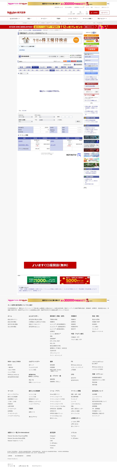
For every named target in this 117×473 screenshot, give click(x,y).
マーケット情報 (27, 30)
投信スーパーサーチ (97, 331)
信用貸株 (53, 338)
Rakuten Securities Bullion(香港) (16, 438)
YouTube (52, 438)
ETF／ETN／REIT (55, 341)
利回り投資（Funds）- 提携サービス (56, 370)
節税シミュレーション (35, 382)
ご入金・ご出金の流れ (90, 171)
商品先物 (94, 382)
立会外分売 (53, 350)
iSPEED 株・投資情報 (56, 408)
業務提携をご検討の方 (98, 413)
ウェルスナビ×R (33, 367)
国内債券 (52, 365)
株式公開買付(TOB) (55, 345)
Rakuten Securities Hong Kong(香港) (18, 436)
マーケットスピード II (56, 396)
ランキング (95, 329)
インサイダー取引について (70, 289)
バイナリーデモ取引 (97, 369)
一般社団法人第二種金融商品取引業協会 (49, 451)
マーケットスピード (55, 401)
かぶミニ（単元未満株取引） (58, 324)
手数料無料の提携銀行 (90, 173)
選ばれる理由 (95, 319)
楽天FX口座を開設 (90, 86)
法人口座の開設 (12, 326)
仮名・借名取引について (25, 290)
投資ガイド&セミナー (34, 324)
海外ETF (73, 329)
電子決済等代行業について (99, 401)
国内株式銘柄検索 (37, 30)
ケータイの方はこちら (56, 415)
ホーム (20, 30)
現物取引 (52, 322)
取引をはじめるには (76, 365)
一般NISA (10, 367)
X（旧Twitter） (54, 443)
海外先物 (94, 384)
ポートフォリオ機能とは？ (91, 100)
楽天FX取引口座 (89, 184)
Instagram (53, 436)
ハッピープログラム (34, 404)
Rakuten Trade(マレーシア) (15, 440)
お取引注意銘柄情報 (90, 120)
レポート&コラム (75, 404)
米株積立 (73, 324)
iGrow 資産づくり (55, 394)
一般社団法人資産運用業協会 (63, 451)
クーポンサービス (12, 413)
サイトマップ (95, 415)
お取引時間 (11, 406)
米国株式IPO (74, 326)
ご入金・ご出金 (12, 401)
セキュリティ (95, 399)
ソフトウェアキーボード (91, 64)
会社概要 (94, 394)
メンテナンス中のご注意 (91, 122)
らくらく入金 (32, 394)
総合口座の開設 (12, 322)
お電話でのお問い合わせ (91, 129)
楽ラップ (31, 365)
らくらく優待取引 (55, 333)
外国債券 (52, 367)
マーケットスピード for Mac (57, 406)
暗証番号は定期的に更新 (91, 79)
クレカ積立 (95, 326)
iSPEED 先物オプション (56, 413)
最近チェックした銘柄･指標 (27, 46)
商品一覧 (31, 380)
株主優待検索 (74, 396)
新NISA (10, 365)
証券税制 (10, 411)
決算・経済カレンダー (77, 408)
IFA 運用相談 (96, 408)
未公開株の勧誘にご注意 (91, 111)
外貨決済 (10, 404)
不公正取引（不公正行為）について (88, 289)
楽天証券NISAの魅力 (13, 377)
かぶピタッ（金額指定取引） (58, 326)
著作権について (37, 290)
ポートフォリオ (75, 413)
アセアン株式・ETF (76, 339)
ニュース (73, 401)
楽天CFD (73, 378)
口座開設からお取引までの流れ (37, 322)
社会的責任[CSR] (96, 404)
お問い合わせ (74, 424)
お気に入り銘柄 (75, 411)
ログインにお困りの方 (91, 78)
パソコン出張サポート (90, 132)
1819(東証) (22, 50)
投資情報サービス (12, 399)
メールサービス (12, 408)
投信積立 (94, 324)
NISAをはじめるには (13, 374)
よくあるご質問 (89, 131)
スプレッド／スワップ (77, 367)
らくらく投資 (32, 369)
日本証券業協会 (14, 451)
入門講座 (73, 369)
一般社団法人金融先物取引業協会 (24, 451)
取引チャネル (53, 418)
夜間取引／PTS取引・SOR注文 (58, 348)
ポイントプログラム (13, 394)
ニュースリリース (97, 396)
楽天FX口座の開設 (13, 324)
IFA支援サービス (96, 411)
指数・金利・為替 (76, 394)
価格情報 (52, 379)
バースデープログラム (14, 415)
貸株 (51, 336)
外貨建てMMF (96, 322)
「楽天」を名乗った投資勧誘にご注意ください (31, 289)
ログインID (87, 56)
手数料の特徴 (53, 319)
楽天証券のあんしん (34, 326)
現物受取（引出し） (55, 381)
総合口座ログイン (12, 319)
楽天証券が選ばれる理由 (35, 319)
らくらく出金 (32, 396)
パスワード (87, 60)
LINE (51, 440)
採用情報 (94, 406)
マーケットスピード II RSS (57, 399)
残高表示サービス (33, 399)
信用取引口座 (88, 179)
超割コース (32, 412)
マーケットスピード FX (56, 404)
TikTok (51, 448)
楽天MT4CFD (74, 380)
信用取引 (52, 331)
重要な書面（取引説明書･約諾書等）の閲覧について (91, 108)
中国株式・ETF (75, 337)
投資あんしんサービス (35, 401)
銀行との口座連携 (12, 396)
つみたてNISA (11, 369)
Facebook (52, 445)
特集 (72, 406)
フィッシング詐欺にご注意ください (53, 289)
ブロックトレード (55, 353)
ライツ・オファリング (56, 355)
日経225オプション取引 (98, 380)
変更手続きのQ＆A (90, 128)
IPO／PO (52, 343)
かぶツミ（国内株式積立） (57, 329)
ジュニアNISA (11, 372)
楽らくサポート (75, 426)
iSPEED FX (53, 411)
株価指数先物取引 (97, 377)
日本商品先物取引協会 (36, 451)
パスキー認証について (91, 76)
